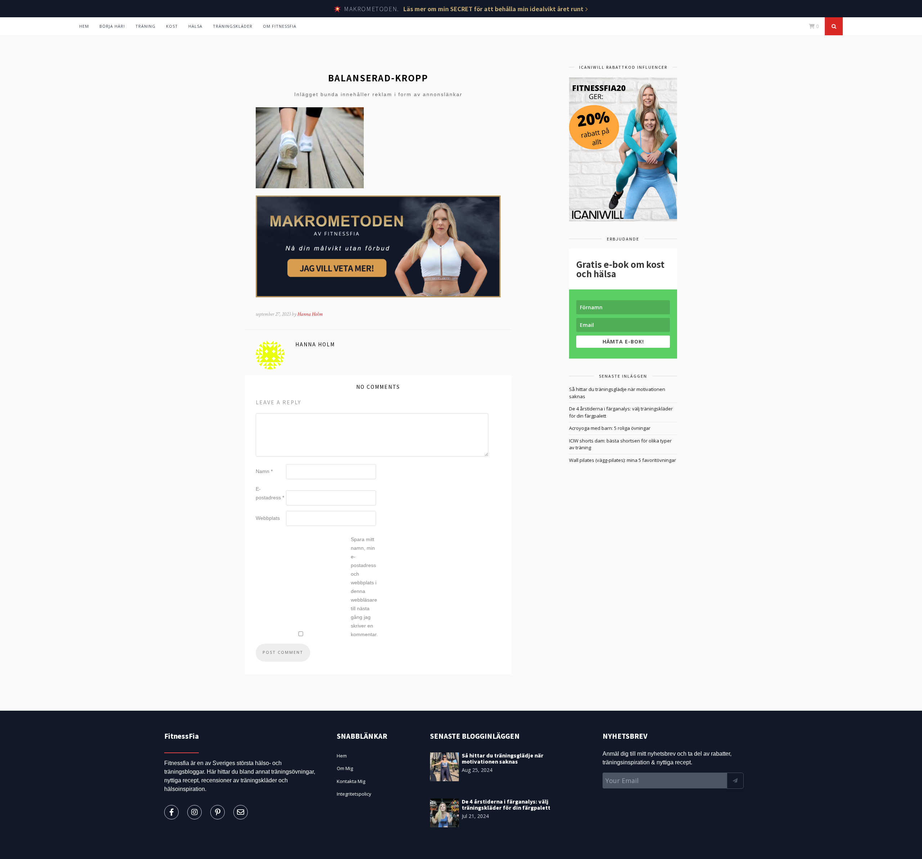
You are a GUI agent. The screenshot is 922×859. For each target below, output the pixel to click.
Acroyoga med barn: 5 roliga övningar (609, 428)
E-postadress (270, 493)
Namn (264, 471)
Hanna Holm (310, 314)
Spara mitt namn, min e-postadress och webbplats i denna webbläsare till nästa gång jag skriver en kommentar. (364, 586)
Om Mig (345, 768)
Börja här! (112, 26)
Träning (145, 26)
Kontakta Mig (351, 781)
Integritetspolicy (354, 794)
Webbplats (268, 518)
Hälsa (195, 26)
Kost (172, 26)
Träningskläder (232, 26)
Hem (84, 26)
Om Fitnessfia (279, 26)
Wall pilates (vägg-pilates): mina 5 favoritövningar (622, 460)
